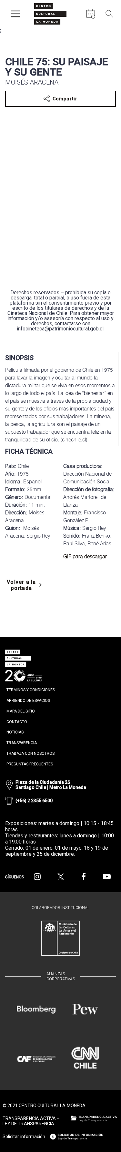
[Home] (50, 14)
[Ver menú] (15, 13)
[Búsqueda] (109, 14)
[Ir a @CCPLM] (37, 876)
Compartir (65, 98)
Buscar (108, 29)
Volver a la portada (21, 585)
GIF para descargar (85, 556)
